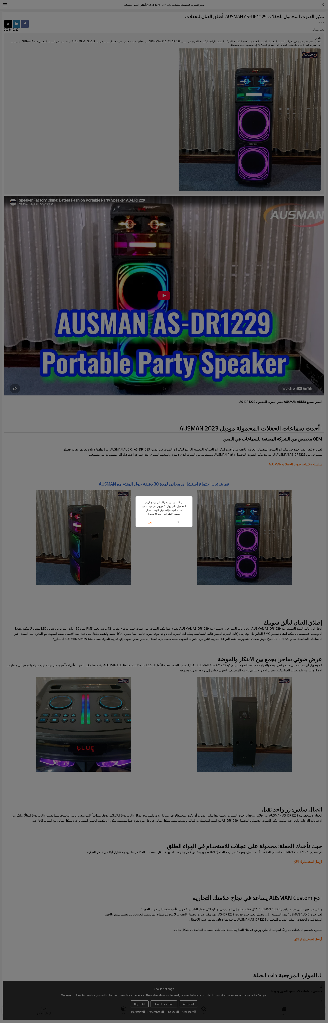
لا (178, 522)
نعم (150, 522)
